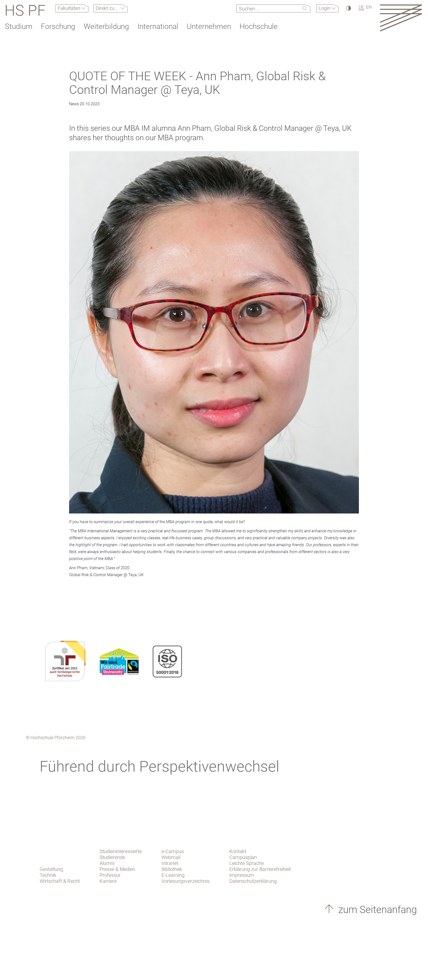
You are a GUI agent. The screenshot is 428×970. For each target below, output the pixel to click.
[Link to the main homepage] (401, 17)
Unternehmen (209, 26)
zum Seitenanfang (376, 910)
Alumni (107, 863)
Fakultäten (69, 8)
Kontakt (237, 851)
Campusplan (243, 857)
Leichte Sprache (246, 863)
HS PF (25, 10)
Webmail (170, 857)
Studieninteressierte (121, 851)
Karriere (108, 881)
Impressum (241, 875)
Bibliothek (171, 869)
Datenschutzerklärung (253, 881)
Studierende (112, 857)
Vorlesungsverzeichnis (185, 881)
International (157, 26)
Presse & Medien (117, 869)
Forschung (58, 26)
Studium (18, 26)
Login (325, 8)
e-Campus (172, 851)
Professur (110, 875)
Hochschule (259, 26)
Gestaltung (51, 869)
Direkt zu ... (108, 8)
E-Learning (173, 875)
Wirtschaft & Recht (60, 881)
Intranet (169, 863)
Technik (48, 875)
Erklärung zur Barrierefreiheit (260, 869)
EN (369, 7)
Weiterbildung (106, 26)
